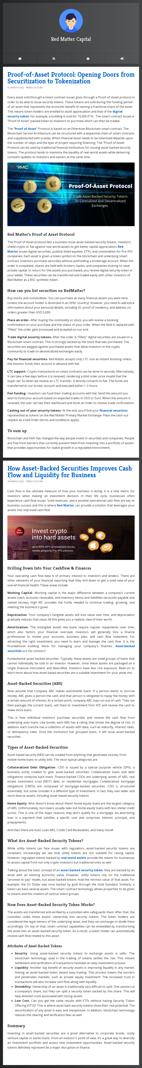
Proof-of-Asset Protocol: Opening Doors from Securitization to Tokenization (71, 77)
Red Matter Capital (71, 39)
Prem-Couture (34, 87)
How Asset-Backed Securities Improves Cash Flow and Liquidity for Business (69, 471)
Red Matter (65, 505)
